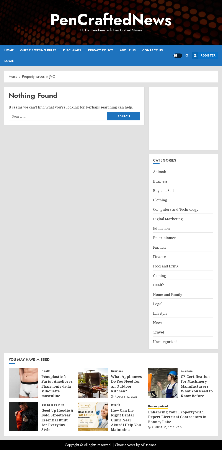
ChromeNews (125, 444)
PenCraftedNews (111, 19)
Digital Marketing (168, 219)
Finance (159, 256)
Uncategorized (165, 341)
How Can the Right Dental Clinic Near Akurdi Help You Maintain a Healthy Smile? (126, 422)
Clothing (160, 200)
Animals (159, 171)
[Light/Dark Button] (177, 55)
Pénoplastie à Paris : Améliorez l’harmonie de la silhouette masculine (57, 386)
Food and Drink (165, 266)
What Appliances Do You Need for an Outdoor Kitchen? (126, 383)
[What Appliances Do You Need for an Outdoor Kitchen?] (93, 383)
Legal (157, 303)
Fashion (159, 247)
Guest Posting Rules (38, 50)
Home (9, 50)
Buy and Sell (163, 190)
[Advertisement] (183, 118)
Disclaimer (72, 50)
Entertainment (165, 237)
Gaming (159, 275)
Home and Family (167, 294)
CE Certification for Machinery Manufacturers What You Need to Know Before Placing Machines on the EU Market (197, 391)
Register (208, 55)
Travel (158, 332)
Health (158, 285)
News (157, 322)
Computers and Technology (175, 209)
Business (160, 181)
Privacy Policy (100, 50)
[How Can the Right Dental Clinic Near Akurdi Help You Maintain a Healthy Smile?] (93, 416)
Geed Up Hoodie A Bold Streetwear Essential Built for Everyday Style (57, 420)
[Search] (187, 55)
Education (161, 228)
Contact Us (152, 50)
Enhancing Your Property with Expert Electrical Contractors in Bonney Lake (177, 417)
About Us (128, 50)
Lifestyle (160, 313)
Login (9, 61)
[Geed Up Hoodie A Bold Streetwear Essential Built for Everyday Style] (23, 416)
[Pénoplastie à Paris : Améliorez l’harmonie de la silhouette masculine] (23, 383)
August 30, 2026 (126, 397)
